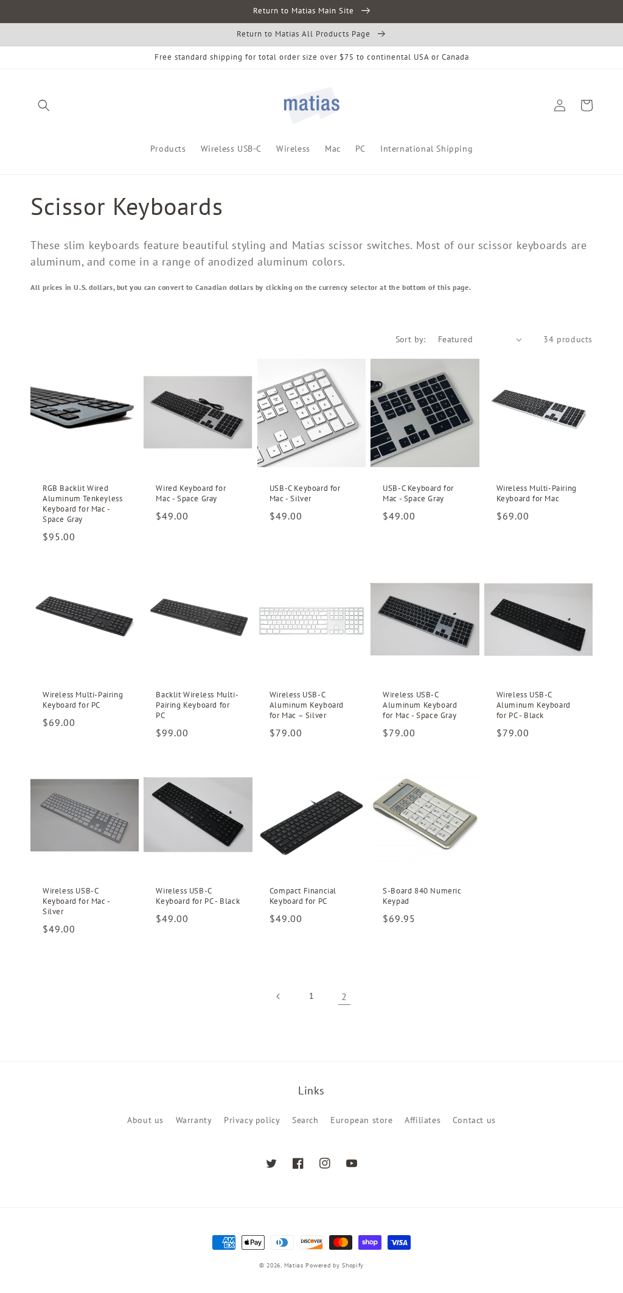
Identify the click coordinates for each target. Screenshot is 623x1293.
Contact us (474, 1120)
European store (361, 1120)
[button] (43, 105)
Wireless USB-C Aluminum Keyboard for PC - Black (533, 705)
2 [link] (344, 996)
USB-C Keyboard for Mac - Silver (305, 494)
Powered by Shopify (334, 1265)
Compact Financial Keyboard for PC (303, 896)
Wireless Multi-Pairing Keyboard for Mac (536, 494)
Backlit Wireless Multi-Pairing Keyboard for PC (197, 705)
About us (145, 1120)
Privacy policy (252, 1120)
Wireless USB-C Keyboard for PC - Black (198, 896)
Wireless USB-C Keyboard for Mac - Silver (76, 901)
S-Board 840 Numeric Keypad (422, 896)
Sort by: (410, 339)
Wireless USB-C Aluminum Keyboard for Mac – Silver (307, 705)
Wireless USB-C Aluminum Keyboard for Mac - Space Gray (420, 705)
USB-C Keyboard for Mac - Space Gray (418, 494)
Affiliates (422, 1120)
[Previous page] (278, 996)
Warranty (194, 1120)
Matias (294, 1265)
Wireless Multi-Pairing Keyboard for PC (83, 700)
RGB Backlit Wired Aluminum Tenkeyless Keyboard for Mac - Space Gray (82, 504)
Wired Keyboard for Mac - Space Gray (191, 494)
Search (305, 1120)
